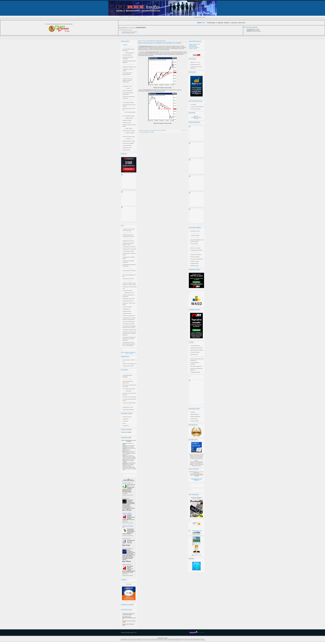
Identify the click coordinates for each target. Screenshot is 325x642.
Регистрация (133, 17)
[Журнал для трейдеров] (196, 516)
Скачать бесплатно (127, 495)
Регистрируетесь (251, 29)
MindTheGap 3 (126, 538)
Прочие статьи (192, 48)
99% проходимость (127, 548)
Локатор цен (125, 498)
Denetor (158, 130)
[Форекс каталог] (196, 547)
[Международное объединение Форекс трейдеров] (128, 353)
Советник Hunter (127, 564)
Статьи (143, 40)
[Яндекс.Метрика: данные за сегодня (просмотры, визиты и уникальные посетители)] (200, 632)
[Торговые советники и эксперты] (128, 481)
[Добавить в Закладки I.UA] (196, 55)
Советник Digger (126, 513)
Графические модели (193, 44)
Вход (140, 17)
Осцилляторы (192, 46)
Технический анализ (151, 40)
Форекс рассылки (198, 118)
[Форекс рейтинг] (196, 524)
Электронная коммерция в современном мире (128, 614)
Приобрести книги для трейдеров (196, 479)
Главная (124, 17)
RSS (146, 17)
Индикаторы (191, 45)
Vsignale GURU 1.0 (127, 483)
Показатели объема (193, 47)
